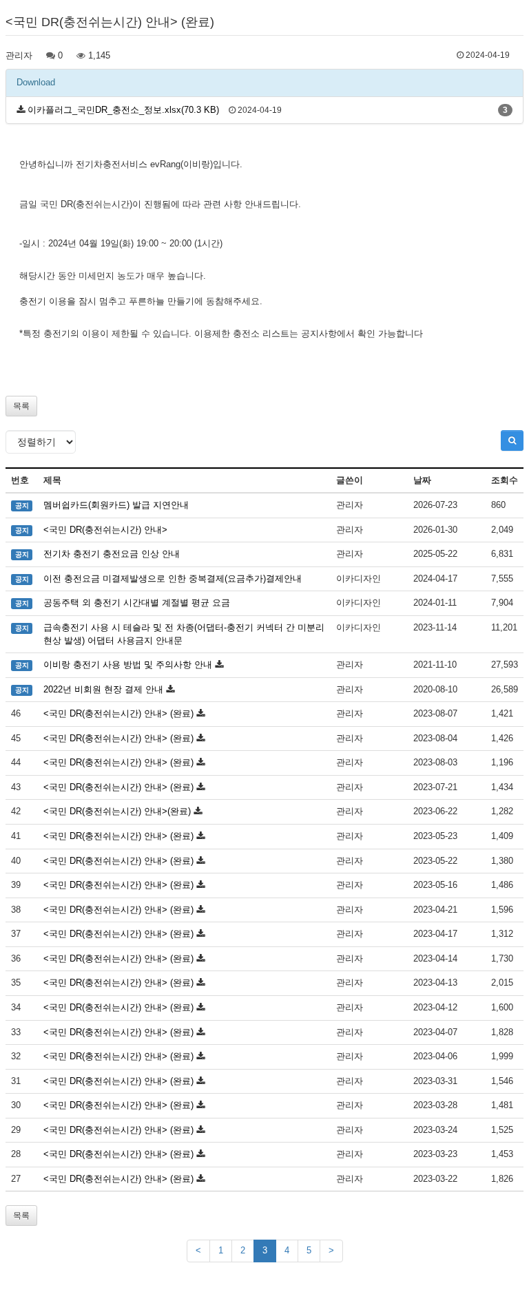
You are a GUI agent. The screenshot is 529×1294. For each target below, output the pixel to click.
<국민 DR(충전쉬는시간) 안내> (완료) (118, 713)
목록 (21, 406)
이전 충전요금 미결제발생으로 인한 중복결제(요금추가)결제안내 (172, 578)
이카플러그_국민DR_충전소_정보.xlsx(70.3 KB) (123, 110)
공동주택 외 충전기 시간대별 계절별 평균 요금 (136, 602)
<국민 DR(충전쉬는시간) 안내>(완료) (117, 811)
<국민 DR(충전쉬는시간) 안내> (105, 529)
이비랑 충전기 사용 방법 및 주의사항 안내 (127, 664)
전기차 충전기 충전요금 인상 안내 (111, 554)
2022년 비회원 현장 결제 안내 (103, 689)
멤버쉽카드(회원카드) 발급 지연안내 (116, 505)
